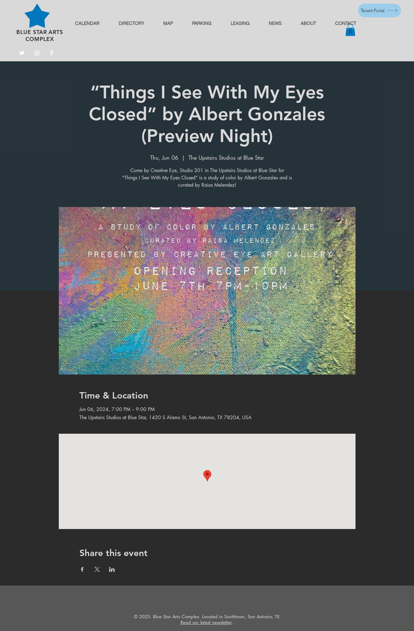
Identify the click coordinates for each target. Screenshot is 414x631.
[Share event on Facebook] (82, 569)
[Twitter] (21, 52)
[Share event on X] (97, 569)
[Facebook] (51, 52)
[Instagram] (36, 52)
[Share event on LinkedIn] (112, 569)
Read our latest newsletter (206, 622)
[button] (350, 30)
